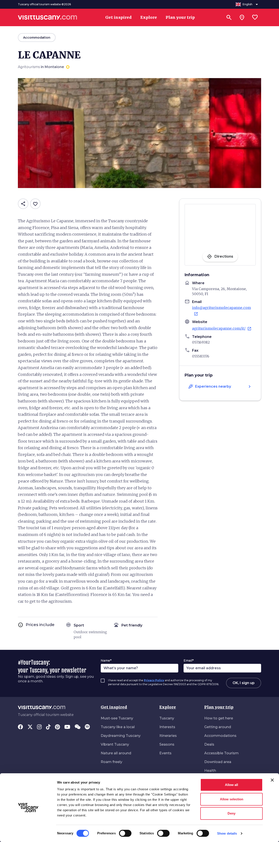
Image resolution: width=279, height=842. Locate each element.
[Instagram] (39, 727)
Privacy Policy (154, 680)
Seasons (166, 744)
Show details (227, 833)
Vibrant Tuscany (115, 744)
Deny (231, 813)
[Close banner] (272, 780)
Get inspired (114, 707)
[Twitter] (30, 727)
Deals (209, 744)
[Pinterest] (57, 727)
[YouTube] (67, 727)
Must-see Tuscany (117, 718)
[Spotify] (87, 727)
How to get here (218, 718)
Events (165, 753)
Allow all (231, 785)
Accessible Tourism (221, 753)
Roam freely (111, 762)
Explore (167, 707)
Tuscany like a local (118, 727)
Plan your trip (218, 707)
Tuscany (166, 718)
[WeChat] (77, 727)
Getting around (217, 727)
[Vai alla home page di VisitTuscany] (47, 17)
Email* (189, 660)
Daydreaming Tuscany (121, 736)
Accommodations (220, 736)
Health (210, 770)
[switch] (125, 833)
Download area (217, 762)
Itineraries (168, 736)
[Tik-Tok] (48, 727)
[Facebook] (20, 727)
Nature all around (116, 753)
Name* (106, 660)
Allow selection (231, 799)
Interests (167, 727)
